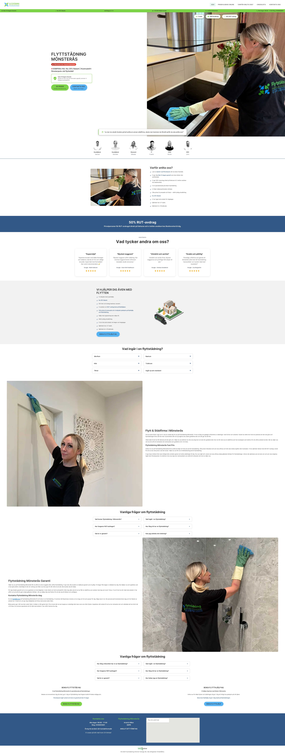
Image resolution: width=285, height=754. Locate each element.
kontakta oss (16, 599)
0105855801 (280, 10)
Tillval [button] (96, 370)
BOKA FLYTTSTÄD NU (71, 704)
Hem (212, 4)
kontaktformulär (106, 729)
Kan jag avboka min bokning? (156, 533)
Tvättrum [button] (149, 363)
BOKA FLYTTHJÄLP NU (108, 334)
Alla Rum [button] (97, 356)
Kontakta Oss (275, 4)
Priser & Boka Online (226, 4)
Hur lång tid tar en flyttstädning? (157, 526)
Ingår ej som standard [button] (153, 370)
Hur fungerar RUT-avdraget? (105, 526)
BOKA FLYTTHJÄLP (213, 704)
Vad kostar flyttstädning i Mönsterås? (108, 519)
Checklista (261, 4)
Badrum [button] (148, 356)
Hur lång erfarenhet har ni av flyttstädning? (112, 663)
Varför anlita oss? (245, 4)
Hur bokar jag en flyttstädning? (157, 678)
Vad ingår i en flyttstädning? (156, 519)
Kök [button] (95, 363)
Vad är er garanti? (101, 533)
